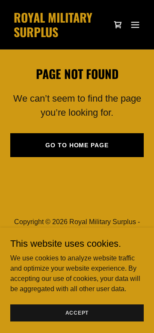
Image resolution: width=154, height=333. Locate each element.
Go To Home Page (76, 145)
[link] (57, 34)
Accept (77, 312)
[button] (118, 24)
